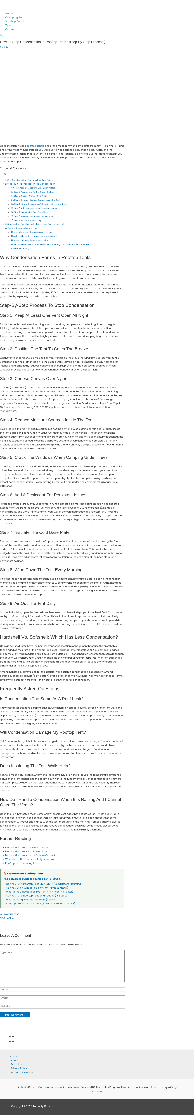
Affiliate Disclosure (22, 1072)
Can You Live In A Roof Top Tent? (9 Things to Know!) (37, 887)
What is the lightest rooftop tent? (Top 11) (30, 899)
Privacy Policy (19, 1068)
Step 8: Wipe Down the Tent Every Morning (34, 216)
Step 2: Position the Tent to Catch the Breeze (35, 192)
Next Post (7, 918)
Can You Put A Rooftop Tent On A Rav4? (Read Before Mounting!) (44, 884)
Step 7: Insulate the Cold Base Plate (31, 212)
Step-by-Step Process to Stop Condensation (31, 183)
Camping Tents (15, 17)
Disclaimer (17, 1064)
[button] (1, 35)
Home (9, 13)
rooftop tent (34, 145)
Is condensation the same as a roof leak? (34, 232)
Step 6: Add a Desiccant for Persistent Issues (35, 208)
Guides (10, 29)
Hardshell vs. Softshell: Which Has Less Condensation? (35, 224)
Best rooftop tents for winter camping (27, 847)
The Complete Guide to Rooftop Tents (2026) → (33, 879)
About (14, 1060)
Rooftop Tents (14, 21)
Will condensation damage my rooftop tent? (35, 236)
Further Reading (21, 248)
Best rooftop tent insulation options (26, 851)
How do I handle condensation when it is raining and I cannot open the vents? (51, 244)
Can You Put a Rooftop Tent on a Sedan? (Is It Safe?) (37, 895)
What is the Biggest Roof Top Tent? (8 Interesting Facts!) (39, 891)
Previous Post (9, 914)
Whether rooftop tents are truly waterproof (30, 859)
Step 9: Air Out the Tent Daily (27, 220)
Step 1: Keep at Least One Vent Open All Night (34, 188)
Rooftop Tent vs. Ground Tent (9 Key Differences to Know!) (40, 903)
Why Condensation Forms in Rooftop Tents (30, 180)
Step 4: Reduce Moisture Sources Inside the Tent (37, 200)
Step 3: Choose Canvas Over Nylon (30, 196)
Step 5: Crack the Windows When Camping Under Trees (40, 204)
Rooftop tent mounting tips (21, 863)
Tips (8, 25)
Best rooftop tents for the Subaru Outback (30, 855)
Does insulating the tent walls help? (31, 240)
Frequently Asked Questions (22, 228)
